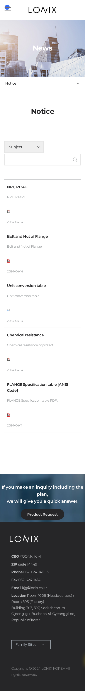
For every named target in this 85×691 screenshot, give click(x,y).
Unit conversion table (26, 285)
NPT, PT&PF (17, 187)
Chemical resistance (25, 335)
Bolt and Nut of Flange (27, 236)
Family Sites (25, 644)
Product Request (42, 514)
